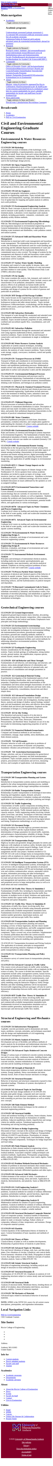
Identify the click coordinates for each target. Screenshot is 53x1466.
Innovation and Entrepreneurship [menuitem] (26, 55)
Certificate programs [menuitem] (34, 35)
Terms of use (26, 1455)
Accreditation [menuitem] (37, 89)
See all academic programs (16, 37)
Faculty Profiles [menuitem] (12, 57)
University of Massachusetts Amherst (29, 1439)
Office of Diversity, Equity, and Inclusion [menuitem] (22, 66)
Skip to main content (9, 2)
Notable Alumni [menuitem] (19, 71)
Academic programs (14, 1375)
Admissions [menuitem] (10, 39)
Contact (9, 1398)
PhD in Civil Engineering (16, 117)
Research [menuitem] (9, 46)
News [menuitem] (8, 102)
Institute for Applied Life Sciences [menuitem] (25, 59)
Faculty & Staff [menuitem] (35, 87)
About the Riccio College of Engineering (22, 1389)
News (8, 1391)
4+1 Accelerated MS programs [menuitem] (24, 33)
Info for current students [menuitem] (15, 91)
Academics (10, 115)
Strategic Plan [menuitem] (14, 87)
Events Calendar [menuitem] (16, 102)
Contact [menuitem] (45, 89)
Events (8, 1394)
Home (8, 113)
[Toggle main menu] (2, 10)
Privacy (26, 1445)
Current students (12, 1359)
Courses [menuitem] (45, 35)
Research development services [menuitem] (30, 57)
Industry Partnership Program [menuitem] (17, 75)
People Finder (11, 1419)
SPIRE (8, 1412)
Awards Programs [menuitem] (19, 73)
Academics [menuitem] (10, 20)
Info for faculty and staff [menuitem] (21, 93)
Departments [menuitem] (25, 87)
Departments (11, 1378)
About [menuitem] (8, 80)
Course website (32, 426)
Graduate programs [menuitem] (32, 32)
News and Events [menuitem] (13, 98)
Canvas (9, 1414)
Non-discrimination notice (26, 1449)
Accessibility (26, 1452)
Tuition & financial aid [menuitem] (23, 39)
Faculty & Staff (12, 1396)
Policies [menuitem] (29, 89)
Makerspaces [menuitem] (22, 69)
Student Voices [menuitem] (31, 71)
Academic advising (13, 1380)
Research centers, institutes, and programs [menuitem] (22, 50)
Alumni (9, 1366)
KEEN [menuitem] (31, 75)
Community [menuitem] (10, 62)
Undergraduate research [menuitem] (19, 53)
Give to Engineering (14, 1400)
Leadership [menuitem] (21, 89)
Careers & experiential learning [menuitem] (24, 41)
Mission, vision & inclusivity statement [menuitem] (21, 84)
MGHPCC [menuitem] (43, 59)
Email (8, 1410)
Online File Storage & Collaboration (20, 1416)
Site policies (26, 1442)
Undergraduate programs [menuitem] (15, 32)
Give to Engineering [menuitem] (23, 77)
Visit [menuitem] (14, 95)
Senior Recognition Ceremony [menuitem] (35, 102)
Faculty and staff (12, 1364)
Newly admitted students (15, 1361)
